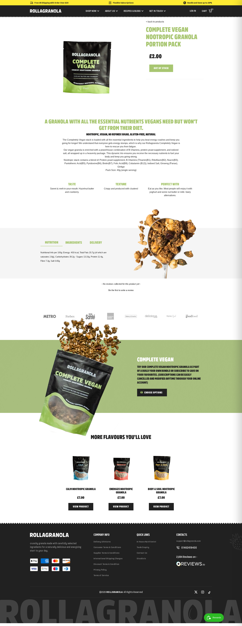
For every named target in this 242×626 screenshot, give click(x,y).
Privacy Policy (100, 569)
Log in (193, 10)
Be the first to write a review (121, 290)
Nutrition (51, 242)
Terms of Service (101, 575)
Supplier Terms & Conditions (106, 553)
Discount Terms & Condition (106, 564)
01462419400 (189, 547)
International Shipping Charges (108, 558)
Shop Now (91, 11)
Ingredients (73, 242)
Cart (207, 10)
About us (110, 11)
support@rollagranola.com (188, 541)
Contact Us (142, 553)
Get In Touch (156, 11)
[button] (121, 290)
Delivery (96, 242)
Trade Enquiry (143, 547)
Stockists (141, 558)
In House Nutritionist (146, 541)
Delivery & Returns (102, 541)
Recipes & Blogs (132, 11)
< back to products (155, 21)
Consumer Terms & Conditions (107, 547)
